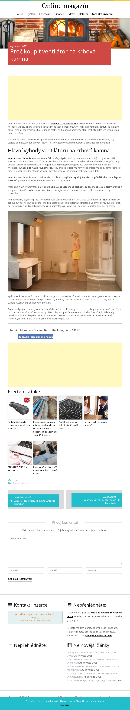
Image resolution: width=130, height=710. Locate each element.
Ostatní (83, 14)
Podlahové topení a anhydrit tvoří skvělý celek (68, 425)
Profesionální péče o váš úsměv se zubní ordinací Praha (45, 470)
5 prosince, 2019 (18, 46)
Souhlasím (65, 705)
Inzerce (25, 483)
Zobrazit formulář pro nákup (35, 336)
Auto (20, 14)
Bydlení (31, 14)
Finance (59, 14)
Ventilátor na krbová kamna (22, 158)
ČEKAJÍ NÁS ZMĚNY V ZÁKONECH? (17, 469)
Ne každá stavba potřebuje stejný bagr (86, 680)
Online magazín (65, 6)
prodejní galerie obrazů (98, 635)
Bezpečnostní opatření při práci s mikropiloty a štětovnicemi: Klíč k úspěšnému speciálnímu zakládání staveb (45, 428)
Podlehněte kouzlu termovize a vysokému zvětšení (19, 425)
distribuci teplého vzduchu (64, 123)
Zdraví (71, 14)
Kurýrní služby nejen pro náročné (95, 423)
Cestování (45, 14)
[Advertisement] (65, 98)
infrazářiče (104, 199)
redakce (17, 480)
